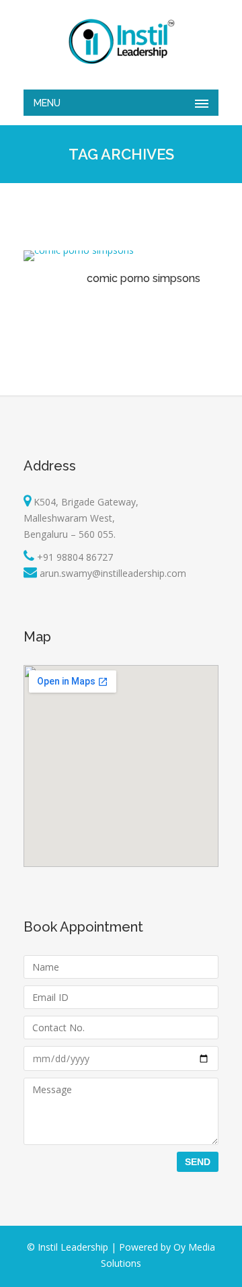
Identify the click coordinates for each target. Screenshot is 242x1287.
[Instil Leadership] (121, 41)
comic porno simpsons (143, 278)
